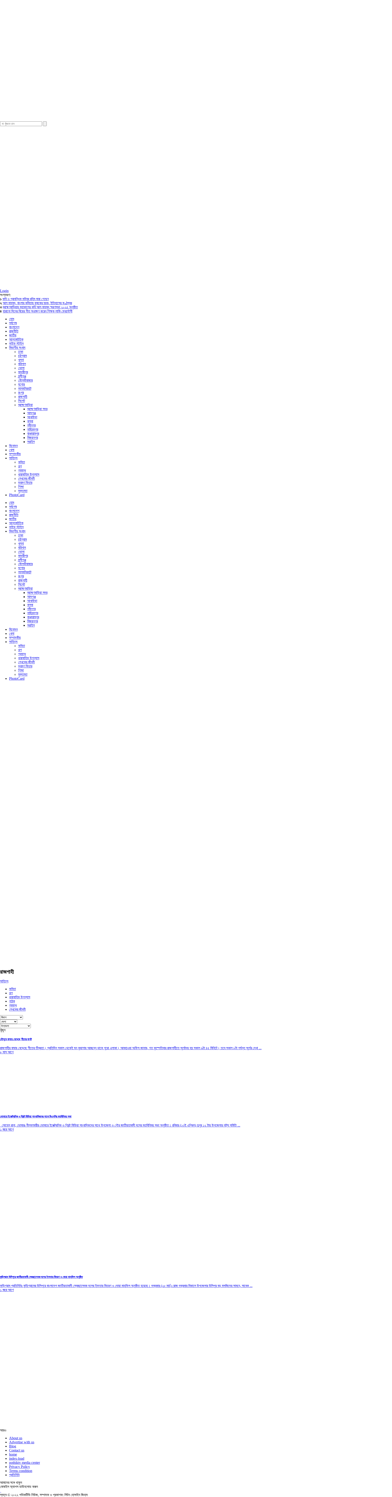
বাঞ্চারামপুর (33, 433)
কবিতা (21, 462)
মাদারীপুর (23, 372)
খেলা (11, 450)
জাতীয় (12, 335)
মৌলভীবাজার (25, 380)
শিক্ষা (21, 487)
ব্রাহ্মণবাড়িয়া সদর (37, 409)
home (13, 1454)
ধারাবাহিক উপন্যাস (28, 474)
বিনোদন (13, 446)
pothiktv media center (24, 1463)
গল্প (20, 466)
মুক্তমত (22, 491)
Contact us (16, 1450)
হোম (11, 319)
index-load (16, 1458)
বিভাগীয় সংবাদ (17, 348)
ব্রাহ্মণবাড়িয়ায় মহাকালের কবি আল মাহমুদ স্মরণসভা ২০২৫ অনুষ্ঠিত (40, 307)
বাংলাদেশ (14, 327)
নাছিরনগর (32, 429)
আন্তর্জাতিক (16, 339)
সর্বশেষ (13, 323)
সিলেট (21, 401)
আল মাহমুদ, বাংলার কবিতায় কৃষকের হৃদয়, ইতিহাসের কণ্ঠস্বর (37, 303)
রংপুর (21, 393)
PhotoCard (16, 495)
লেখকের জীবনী (26, 478)
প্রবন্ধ (22, 470)
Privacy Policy (19, 1467)
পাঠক (12, 1001)
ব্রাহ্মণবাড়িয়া (25, 405)
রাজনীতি (13, 331)
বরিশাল (22, 364)
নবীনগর (31, 425)
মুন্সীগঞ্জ (22, 376)
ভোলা (21, 368)
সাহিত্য (13, 458)
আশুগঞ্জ (31, 413)
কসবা (30, 421)
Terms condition (20, 1471)
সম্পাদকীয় (15, 454)
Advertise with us (21, 1442)
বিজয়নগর (32, 438)
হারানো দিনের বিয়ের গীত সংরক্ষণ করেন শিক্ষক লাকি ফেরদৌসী (37, 311)
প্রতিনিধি (14, 1475)
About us (15, 1438)
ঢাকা (20, 352)
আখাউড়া (32, 417)
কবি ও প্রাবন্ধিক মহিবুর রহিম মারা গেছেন (25, 299)
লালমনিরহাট (24, 388)
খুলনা (21, 360)
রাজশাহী (22, 397)
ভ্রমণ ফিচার (25, 483)
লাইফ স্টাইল (16, 343)
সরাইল (31, 442)
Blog (12, 1446)
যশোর (21, 384)
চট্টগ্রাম (22, 356)
